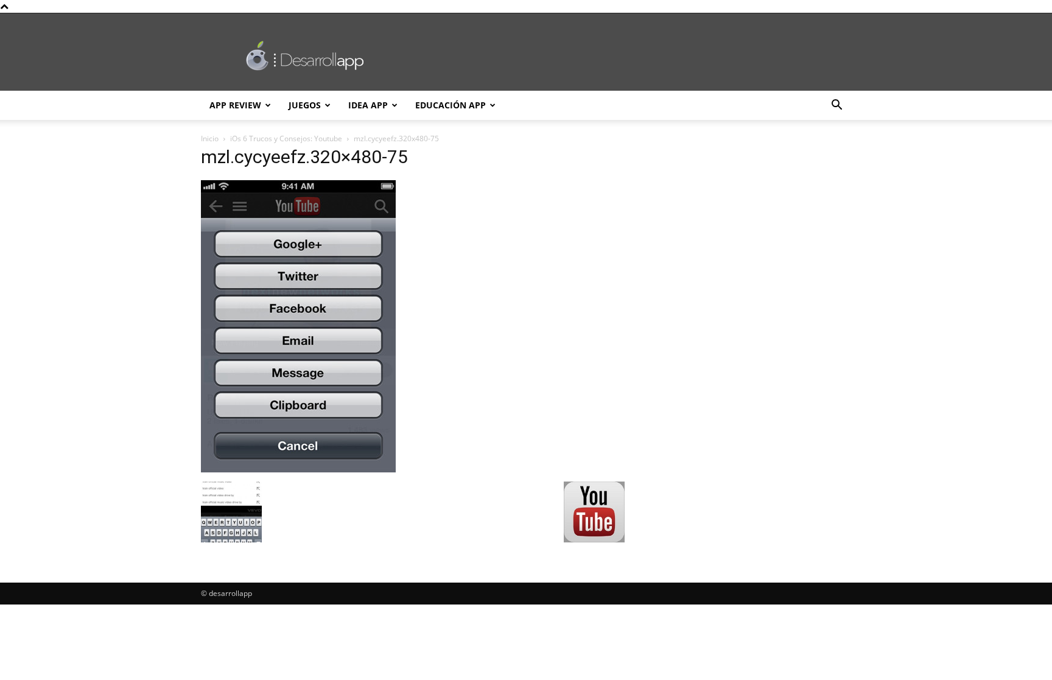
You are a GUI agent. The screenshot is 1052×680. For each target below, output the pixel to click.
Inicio (210, 138)
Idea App (368, 105)
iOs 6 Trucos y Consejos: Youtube (286, 138)
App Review (235, 105)
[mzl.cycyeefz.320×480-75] (298, 469)
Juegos (305, 105)
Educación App (450, 105)
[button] (836, 106)
